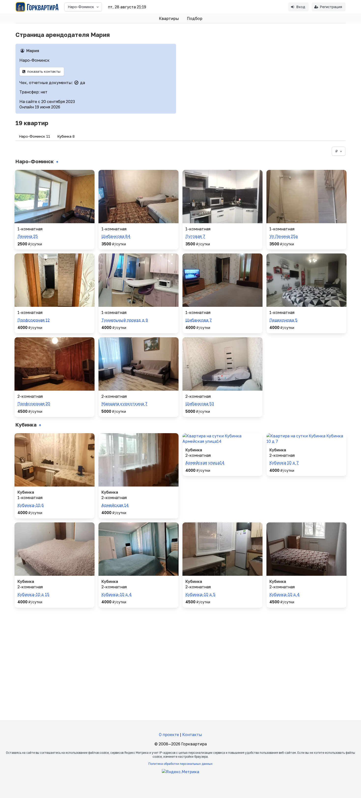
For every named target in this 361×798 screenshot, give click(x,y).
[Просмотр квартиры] (54, 196)
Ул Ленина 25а (283, 236)
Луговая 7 (195, 236)
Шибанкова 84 (115, 236)
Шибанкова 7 (198, 320)
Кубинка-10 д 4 (116, 594)
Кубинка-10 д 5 (200, 594)
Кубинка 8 (66, 136)
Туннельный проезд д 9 (124, 320)
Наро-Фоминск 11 (34, 136)
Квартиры (169, 18)
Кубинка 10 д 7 (284, 462)
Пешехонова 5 (283, 320)
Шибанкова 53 (199, 403)
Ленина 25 (27, 236)
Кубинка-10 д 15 (33, 594)
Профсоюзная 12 (33, 320)
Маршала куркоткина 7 (124, 403)
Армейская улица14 (204, 462)
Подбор (194, 18)
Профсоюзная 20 (33, 403)
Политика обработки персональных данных (180, 764)
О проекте (169, 734)
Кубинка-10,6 (30, 505)
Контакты (192, 734)
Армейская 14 (115, 505)
